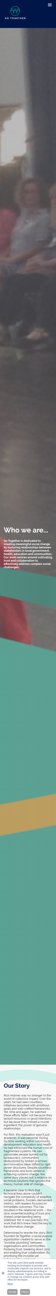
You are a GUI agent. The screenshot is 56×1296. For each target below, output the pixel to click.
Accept (12, 1291)
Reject (25, 1291)
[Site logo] (15, 14)
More (10, 1283)
